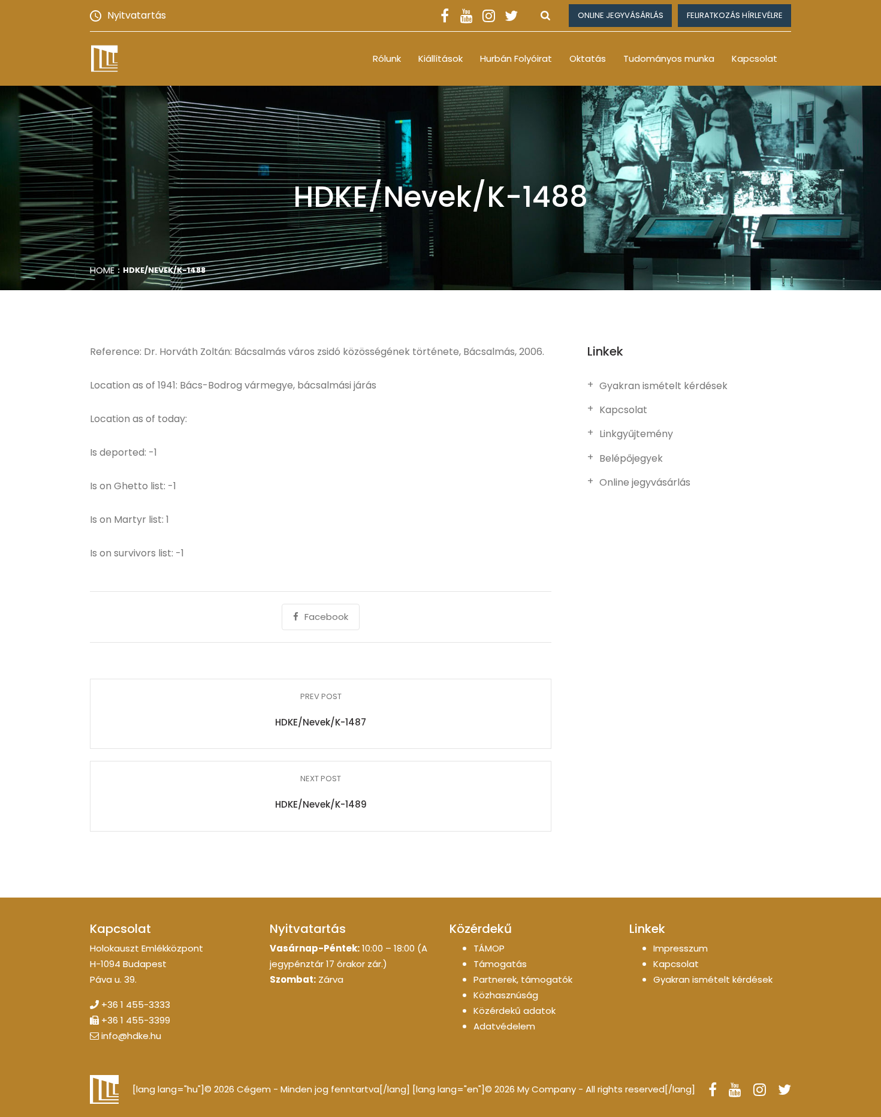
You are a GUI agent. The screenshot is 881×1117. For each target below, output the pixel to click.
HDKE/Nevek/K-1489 (321, 804)
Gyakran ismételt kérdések (663, 386)
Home (102, 270)
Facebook (326, 616)
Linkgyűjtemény (636, 434)
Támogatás (500, 964)
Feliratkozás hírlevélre (735, 15)
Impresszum (680, 948)
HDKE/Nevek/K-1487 (320, 722)
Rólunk (387, 58)
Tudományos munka (668, 58)
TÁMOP (489, 948)
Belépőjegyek (631, 458)
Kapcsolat (754, 58)
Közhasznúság (505, 995)
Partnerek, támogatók (522, 979)
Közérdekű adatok (514, 1010)
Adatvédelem (504, 1026)
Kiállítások (440, 58)
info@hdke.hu (131, 1035)
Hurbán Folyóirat (516, 58)
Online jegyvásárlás (620, 15)
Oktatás (587, 58)
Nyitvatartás (136, 15)
